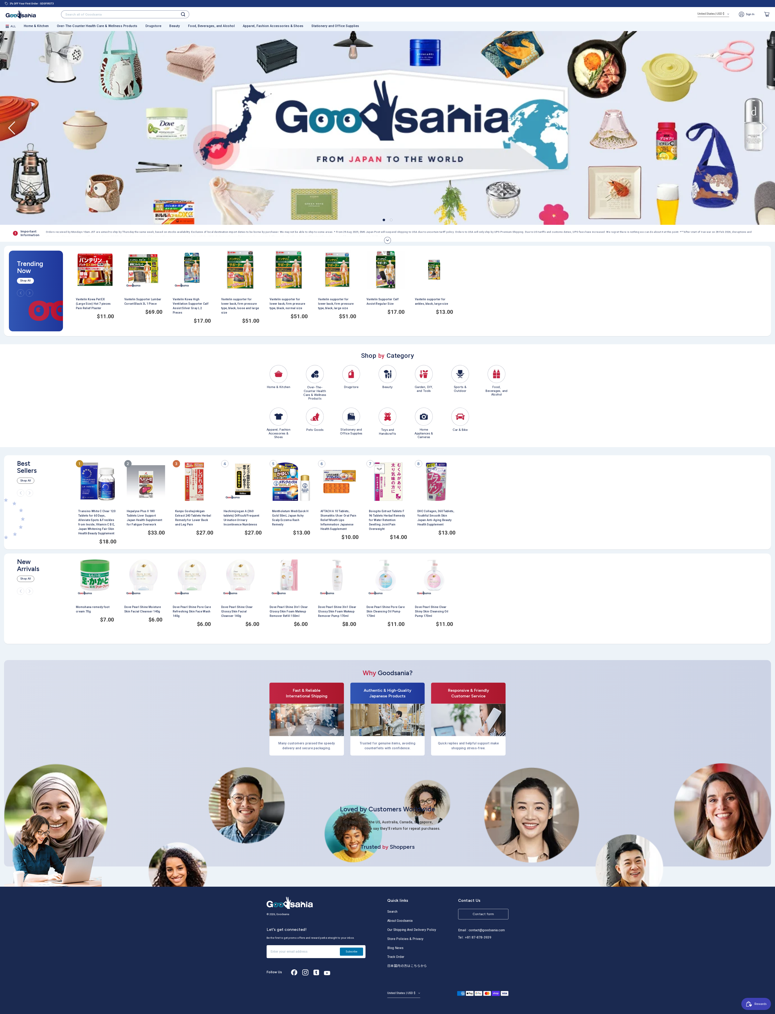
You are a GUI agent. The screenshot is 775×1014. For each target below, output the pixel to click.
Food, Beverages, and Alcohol (211, 26)
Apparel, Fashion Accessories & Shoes (273, 26)
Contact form (483, 914)
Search (392, 912)
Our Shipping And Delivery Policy (411, 930)
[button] (11, 128)
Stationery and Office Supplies (335, 26)
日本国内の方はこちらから (407, 966)
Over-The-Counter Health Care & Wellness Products (97, 26)
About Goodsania (400, 921)
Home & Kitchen (36, 26)
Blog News (395, 948)
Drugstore (153, 26)
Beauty (174, 26)
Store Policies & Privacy (405, 939)
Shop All (25, 280)
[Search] (183, 14)
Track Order (395, 957)
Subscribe (351, 951)
